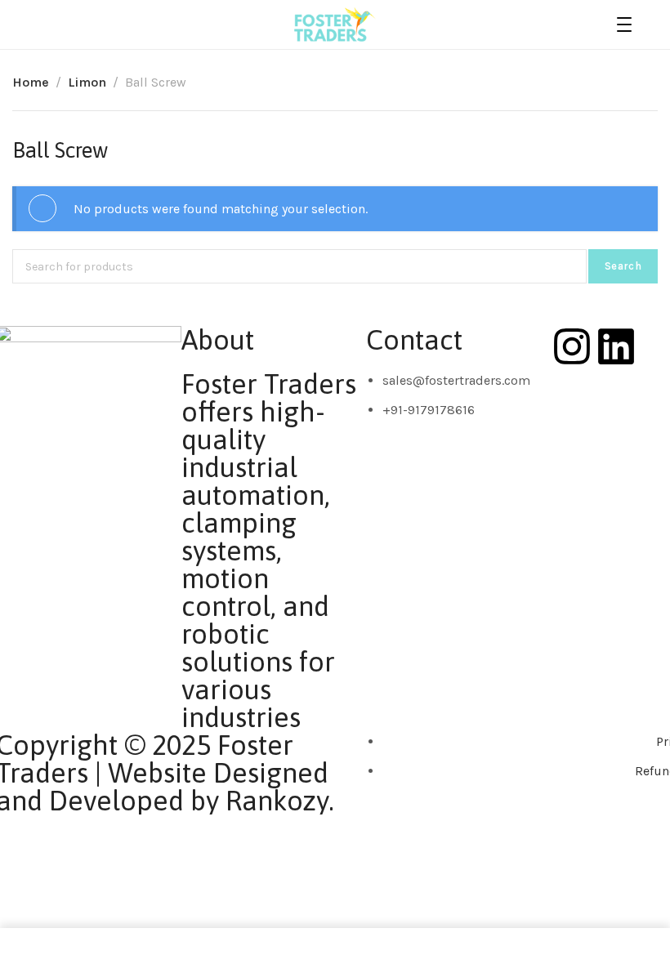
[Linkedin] (616, 346)
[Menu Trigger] (624, 24)
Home (30, 82)
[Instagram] (572, 346)
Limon (87, 82)
